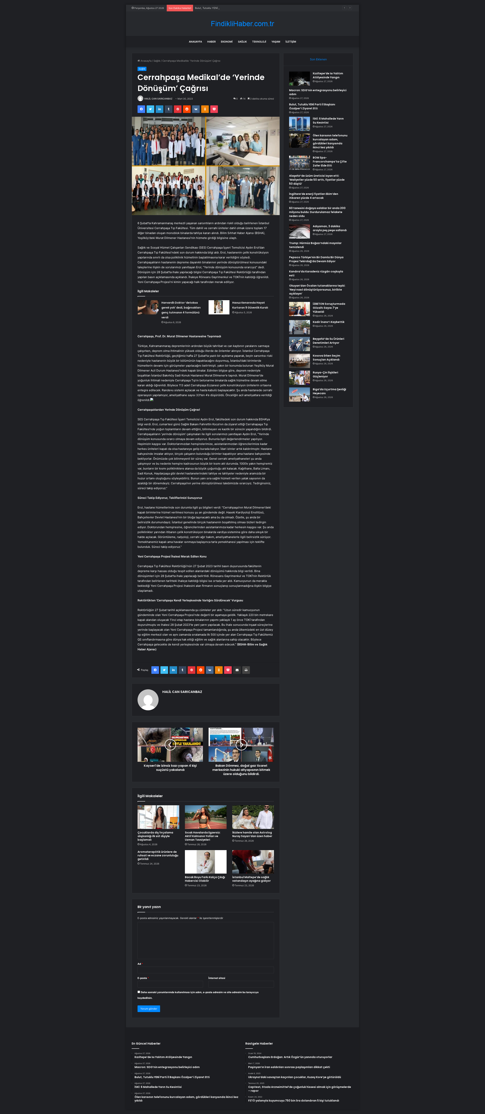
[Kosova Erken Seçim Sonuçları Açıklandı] (299, 361)
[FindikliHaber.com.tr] (242, 23)
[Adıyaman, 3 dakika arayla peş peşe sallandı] (299, 231)
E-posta (143, 978)
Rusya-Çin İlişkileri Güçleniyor (325, 374)
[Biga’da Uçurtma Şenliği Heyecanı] (299, 394)
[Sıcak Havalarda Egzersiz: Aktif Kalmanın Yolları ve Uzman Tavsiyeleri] (206, 817)
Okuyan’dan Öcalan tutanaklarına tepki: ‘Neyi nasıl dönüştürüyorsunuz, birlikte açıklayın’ (317, 289)
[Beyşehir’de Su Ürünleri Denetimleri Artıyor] (299, 344)
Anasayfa (195, 41)
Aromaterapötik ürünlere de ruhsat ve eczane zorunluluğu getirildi (158, 855)
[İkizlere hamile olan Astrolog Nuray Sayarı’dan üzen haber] (253, 817)
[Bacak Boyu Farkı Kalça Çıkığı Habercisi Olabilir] (206, 862)
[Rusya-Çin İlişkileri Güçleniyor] (299, 378)
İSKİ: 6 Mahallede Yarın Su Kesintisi (328, 120)
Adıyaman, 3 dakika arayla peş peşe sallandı (330, 228)
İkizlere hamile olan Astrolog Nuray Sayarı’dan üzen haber (252, 834)
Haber (211, 41)
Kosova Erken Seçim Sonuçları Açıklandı (326, 357)
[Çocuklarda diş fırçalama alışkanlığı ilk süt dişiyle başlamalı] (158, 817)
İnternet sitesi (216, 978)
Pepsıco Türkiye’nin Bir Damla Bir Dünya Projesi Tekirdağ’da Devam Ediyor (316, 259)
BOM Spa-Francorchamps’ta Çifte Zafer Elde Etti (330, 161)
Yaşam (275, 41)
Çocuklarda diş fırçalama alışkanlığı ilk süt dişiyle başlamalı (155, 836)
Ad (140, 963)
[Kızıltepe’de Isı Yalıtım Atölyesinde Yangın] (299, 79)
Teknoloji (259, 41)
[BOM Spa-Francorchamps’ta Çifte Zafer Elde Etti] (299, 163)
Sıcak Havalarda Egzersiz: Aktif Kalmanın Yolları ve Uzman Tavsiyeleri (203, 836)
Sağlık (242, 41)
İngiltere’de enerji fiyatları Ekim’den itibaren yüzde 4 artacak (313, 196)
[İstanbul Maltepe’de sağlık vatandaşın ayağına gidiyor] (253, 862)
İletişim (291, 41)
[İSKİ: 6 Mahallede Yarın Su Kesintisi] (299, 124)
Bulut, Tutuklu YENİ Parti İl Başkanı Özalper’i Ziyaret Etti (227, 7)
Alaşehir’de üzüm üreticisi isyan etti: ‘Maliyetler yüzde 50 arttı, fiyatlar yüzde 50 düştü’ (317, 180)
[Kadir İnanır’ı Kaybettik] (299, 327)
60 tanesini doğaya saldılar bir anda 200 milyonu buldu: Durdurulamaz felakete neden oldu (317, 212)
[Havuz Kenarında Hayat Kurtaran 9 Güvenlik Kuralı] (219, 307)
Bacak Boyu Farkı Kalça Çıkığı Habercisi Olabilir (205, 879)
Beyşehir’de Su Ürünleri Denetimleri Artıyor (328, 341)
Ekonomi (227, 41)
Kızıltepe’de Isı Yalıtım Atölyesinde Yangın (328, 75)
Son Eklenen (318, 59)
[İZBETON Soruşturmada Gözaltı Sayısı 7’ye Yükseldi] (299, 309)
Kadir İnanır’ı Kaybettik (328, 322)
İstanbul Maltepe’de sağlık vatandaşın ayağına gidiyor (251, 879)
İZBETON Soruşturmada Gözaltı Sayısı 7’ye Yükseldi (329, 308)
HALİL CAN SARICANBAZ (158, 98)
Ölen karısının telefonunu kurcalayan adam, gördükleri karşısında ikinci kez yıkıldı (330, 141)
